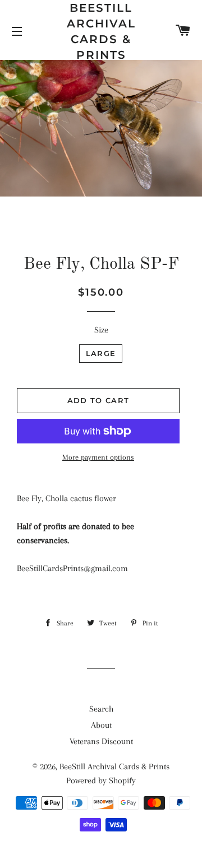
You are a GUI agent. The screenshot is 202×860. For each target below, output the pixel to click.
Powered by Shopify (101, 780)
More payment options (98, 457)
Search (101, 709)
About (101, 725)
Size (101, 330)
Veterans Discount (101, 741)
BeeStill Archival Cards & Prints (101, 31)
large (101, 353)
